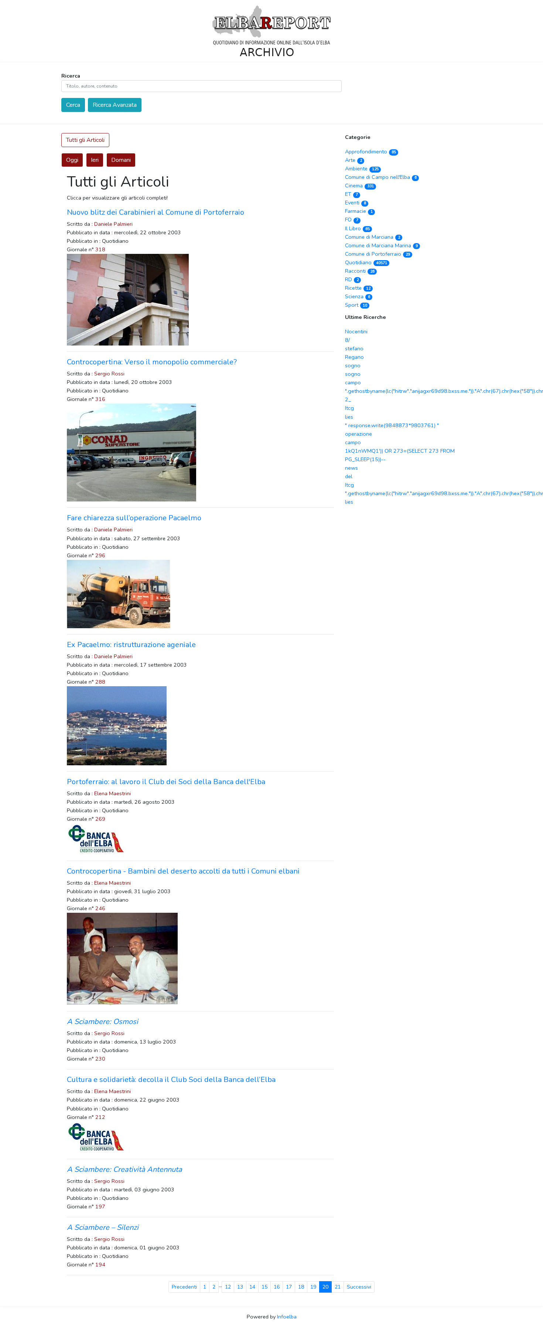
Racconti (359, 271)
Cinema (359, 185)
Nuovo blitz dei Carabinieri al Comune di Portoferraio (155, 212)
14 (252, 1286)
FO (351, 219)
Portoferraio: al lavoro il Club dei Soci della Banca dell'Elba (166, 782)
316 (100, 399)
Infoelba (287, 1316)
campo (353, 382)
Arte (353, 160)
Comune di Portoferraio (377, 254)
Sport (356, 305)
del (348, 476)
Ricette (357, 288)
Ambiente (361, 168)
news (351, 468)
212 (100, 1117)
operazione (358, 434)
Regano (354, 357)
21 (338, 1286)
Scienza (357, 296)
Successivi (359, 1286)
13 (240, 1286)
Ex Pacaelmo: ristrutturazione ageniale (131, 645)
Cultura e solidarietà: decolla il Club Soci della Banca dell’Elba (171, 1080)
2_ (348, 399)
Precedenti (184, 1286)
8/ (347, 340)
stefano (354, 348)
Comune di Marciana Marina (381, 245)
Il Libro (357, 228)
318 (100, 249)
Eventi (355, 202)
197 (100, 1206)
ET (351, 194)
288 (100, 681)
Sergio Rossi (109, 373)
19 (313, 1286)
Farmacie (358, 211)
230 (100, 1058)
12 (228, 1286)
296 (100, 555)
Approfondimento (370, 151)
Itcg (349, 408)
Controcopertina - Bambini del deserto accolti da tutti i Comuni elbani (183, 871)
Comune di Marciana (372, 237)
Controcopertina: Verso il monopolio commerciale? (152, 362)
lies (349, 417)
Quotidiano (366, 262)
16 (277, 1286)
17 (289, 1286)
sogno (353, 365)
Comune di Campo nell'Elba (380, 177)
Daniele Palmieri (113, 224)
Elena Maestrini (112, 793)
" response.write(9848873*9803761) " (392, 425)
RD (351, 279)
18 (301, 1286)
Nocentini (356, 331)
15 (264, 1286)
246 (100, 908)
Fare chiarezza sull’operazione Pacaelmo (134, 518)
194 (100, 1264)
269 (100, 819)
